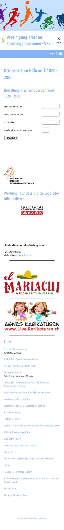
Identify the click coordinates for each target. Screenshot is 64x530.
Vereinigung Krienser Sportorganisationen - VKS (28, 40)
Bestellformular (25, 255)
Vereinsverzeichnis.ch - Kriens (17, 399)
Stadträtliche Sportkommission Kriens (21, 359)
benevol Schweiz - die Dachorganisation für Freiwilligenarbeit (32, 425)
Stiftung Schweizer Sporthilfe (17, 432)
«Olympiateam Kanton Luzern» (18, 471)
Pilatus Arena (10, 451)
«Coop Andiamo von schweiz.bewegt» (20, 445)
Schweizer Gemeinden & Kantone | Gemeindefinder (27, 392)
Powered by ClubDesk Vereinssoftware (27, 518)
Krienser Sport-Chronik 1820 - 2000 (19, 365)
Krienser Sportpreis (12, 372)
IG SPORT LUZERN (12, 418)
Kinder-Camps (10, 488)
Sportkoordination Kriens (15, 348)
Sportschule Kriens (12, 412)
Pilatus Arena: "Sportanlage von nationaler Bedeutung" (29, 458)
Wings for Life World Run (15, 495)
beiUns (7, 465)
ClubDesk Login (43, 518)
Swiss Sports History (12, 438)
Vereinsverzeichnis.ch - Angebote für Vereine (24, 405)
